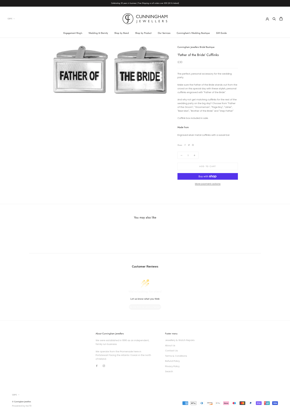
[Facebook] (185, 145)
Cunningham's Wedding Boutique (193, 33)
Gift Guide (221, 33)
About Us (170, 345)
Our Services (164, 33)
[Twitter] (189, 145)
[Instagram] (104, 366)
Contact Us (171, 350)
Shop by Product (143, 33)
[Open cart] (281, 18)
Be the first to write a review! (145, 307)
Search (169, 371)
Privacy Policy (172, 366)
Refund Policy (172, 361)
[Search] (274, 18)
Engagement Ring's (72, 33)
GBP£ (10, 18)
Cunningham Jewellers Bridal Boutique (195, 47)
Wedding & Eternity (98, 33)
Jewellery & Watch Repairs (180, 340)
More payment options (208, 183)
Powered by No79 (21, 405)
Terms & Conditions (176, 355)
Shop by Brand (121, 33)
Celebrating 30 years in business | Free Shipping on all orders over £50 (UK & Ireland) (145, 3)
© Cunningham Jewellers (21, 401)
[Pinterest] (193, 145)
